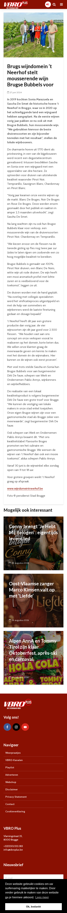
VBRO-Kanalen (14, 760)
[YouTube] (25, 727)
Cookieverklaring (15, 811)
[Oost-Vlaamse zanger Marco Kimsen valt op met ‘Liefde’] (33, 600)
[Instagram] (16, 727)
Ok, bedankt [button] (33, 906)
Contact (9, 804)
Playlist (9, 767)
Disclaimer (11, 789)
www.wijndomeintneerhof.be (25, 488)
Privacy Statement (16, 796)
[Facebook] (7, 727)
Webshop (10, 782)
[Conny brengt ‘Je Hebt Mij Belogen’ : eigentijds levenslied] (33, 543)
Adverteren (11, 774)
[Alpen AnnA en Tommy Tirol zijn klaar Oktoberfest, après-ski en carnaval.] (33, 657)
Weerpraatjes (13, 752)
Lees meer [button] (42, 897)
